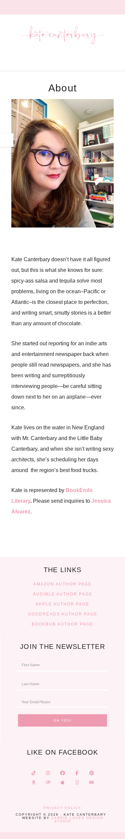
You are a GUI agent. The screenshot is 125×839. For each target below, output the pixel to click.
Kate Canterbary (62, 43)
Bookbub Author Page (62, 624)
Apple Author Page (62, 604)
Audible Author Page (62, 594)
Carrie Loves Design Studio (77, 819)
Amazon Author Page (62, 584)
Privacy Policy (62, 808)
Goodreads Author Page (62, 614)
